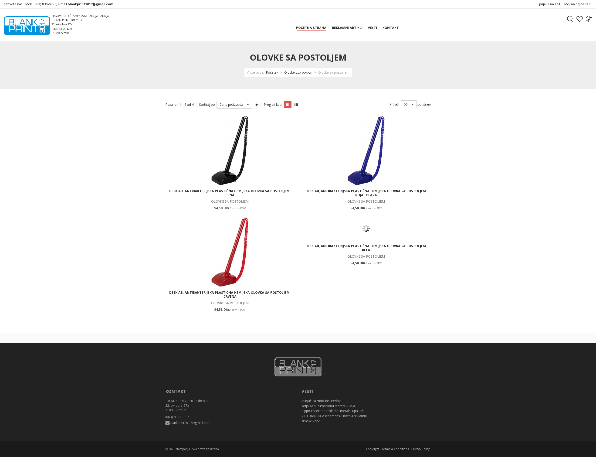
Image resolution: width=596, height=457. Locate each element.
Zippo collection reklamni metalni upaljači (332, 411)
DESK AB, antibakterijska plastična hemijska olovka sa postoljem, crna (230, 193)
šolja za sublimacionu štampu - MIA (328, 406)
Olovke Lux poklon (298, 72)
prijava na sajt (549, 4)
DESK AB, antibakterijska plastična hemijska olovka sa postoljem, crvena (230, 294)
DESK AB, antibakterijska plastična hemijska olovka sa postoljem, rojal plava (366, 193)
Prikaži (394, 104)
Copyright (372, 449)
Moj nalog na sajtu (578, 4)
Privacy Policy (420, 449)
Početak (272, 72)
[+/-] (256, 104)
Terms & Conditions (395, 449)
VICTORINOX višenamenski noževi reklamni (334, 416)
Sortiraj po (207, 104)
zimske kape (310, 421)
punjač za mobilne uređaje (321, 401)
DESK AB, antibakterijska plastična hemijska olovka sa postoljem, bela (366, 248)
